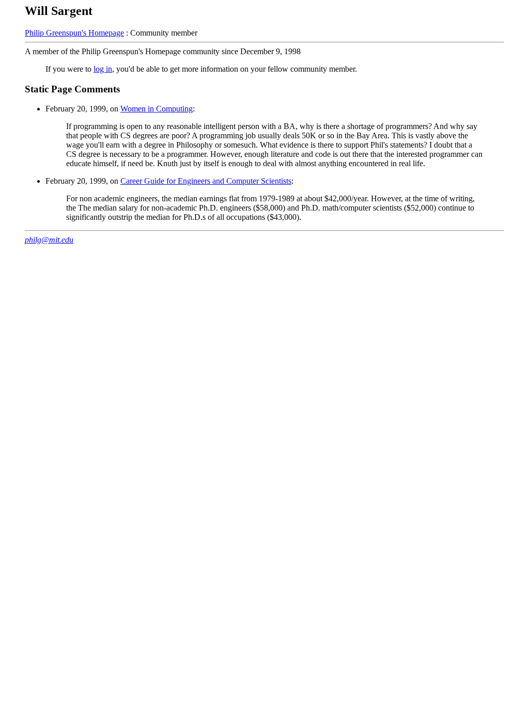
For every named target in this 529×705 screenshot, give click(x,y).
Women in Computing (156, 108)
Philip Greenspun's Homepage (74, 32)
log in (103, 69)
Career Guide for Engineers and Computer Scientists (205, 181)
